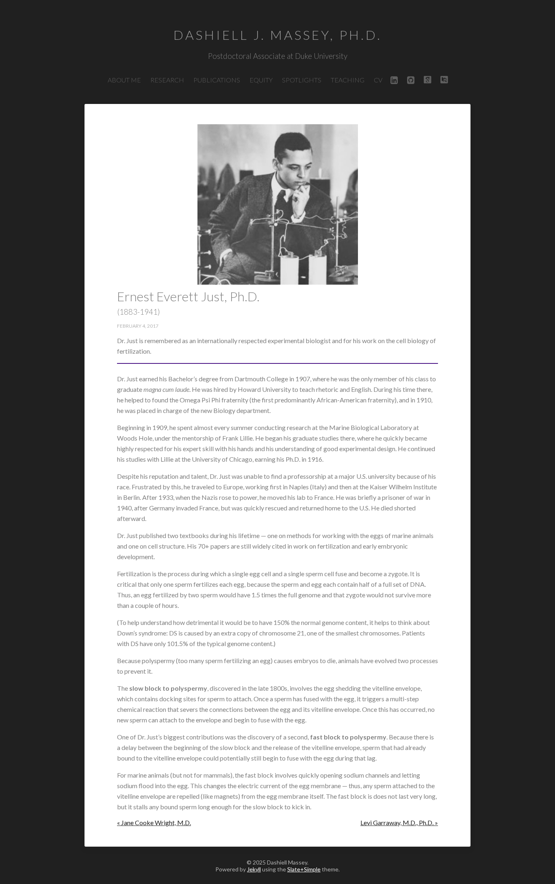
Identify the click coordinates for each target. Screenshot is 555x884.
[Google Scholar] (427, 80)
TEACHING (347, 80)
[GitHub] (410, 80)
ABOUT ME (124, 80)
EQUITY (261, 80)
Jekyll (254, 869)
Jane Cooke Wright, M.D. (154, 822)
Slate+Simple (304, 869)
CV (378, 80)
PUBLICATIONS (216, 80)
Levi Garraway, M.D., (399, 822)
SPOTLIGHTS (301, 80)
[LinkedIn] (394, 80)
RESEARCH (167, 80)
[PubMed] (444, 80)
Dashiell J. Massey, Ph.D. (277, 35)
